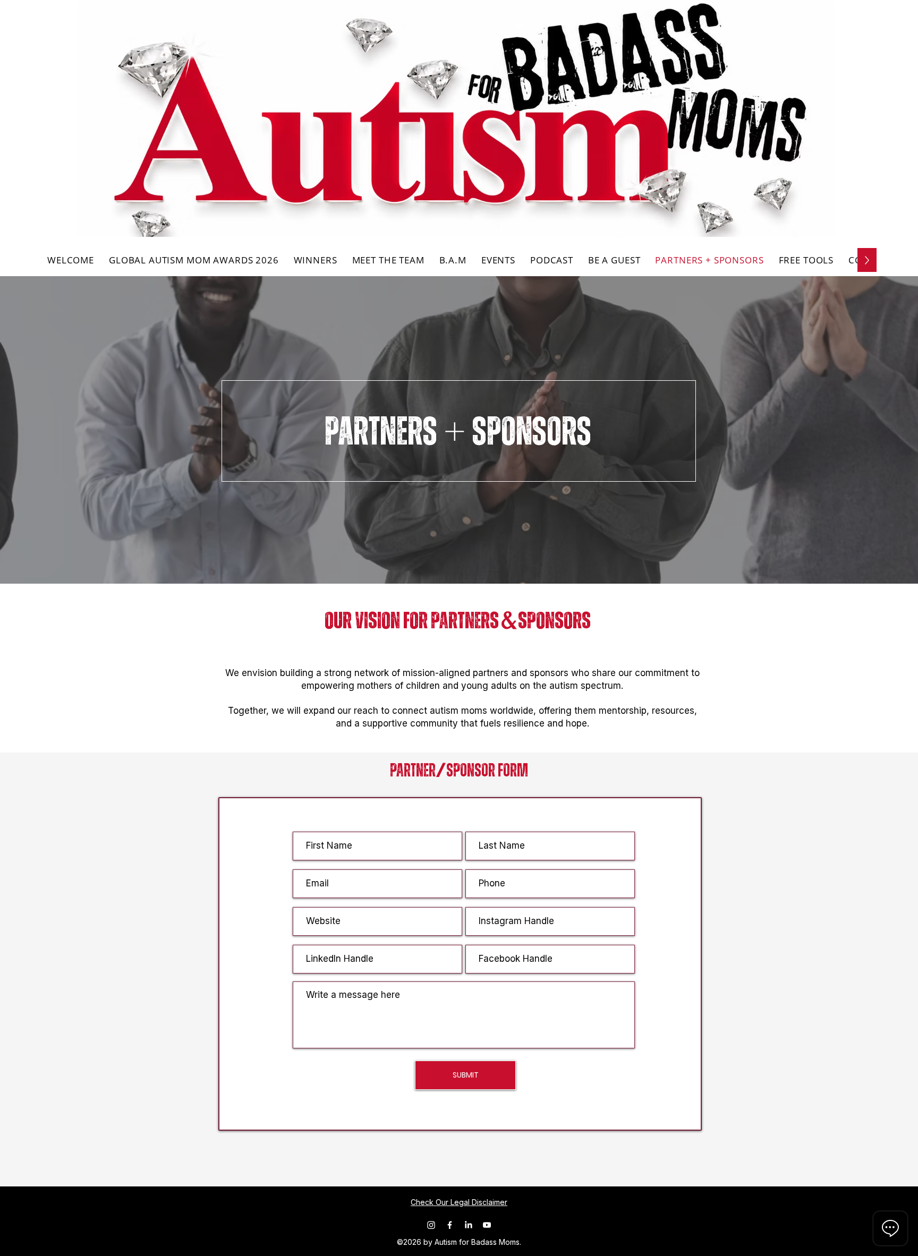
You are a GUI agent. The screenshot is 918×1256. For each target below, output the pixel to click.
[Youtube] (487, 1225)
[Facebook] (449, 1225)
